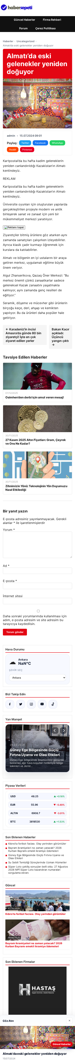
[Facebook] (9, 704)
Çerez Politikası (45, 28)
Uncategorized (25, 41)
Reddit (12, 149)
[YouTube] (42, 704)
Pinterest (27, 149)
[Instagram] (31, 704)
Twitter (25, 142)
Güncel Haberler (24, 19)
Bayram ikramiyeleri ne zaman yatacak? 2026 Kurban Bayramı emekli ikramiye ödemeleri (35, 849)
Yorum (9, 530)
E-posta (10, 581)
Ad (6, 566)
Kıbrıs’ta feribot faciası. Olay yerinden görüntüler (37, 843)
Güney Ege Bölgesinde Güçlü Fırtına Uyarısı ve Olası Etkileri (36, 857)
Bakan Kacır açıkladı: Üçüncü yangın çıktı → (60, 336)
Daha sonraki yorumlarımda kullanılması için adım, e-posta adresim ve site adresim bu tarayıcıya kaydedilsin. (35, 620)
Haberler (8, 41)
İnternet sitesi (12, 596)
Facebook (40, 142)
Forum (23, 28)
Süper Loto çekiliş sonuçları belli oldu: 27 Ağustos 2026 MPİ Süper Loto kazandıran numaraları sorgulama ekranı (38, 869)
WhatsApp (57, 142)
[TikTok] (52, 704)
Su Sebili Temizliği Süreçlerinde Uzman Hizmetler (37, 862)
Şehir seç (16, 670)
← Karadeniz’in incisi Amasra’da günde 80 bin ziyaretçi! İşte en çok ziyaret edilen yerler (23, 335)
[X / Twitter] (20, 704)
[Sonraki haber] (63, 730)
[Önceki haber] (55, 730)
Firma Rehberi (52, 19)
